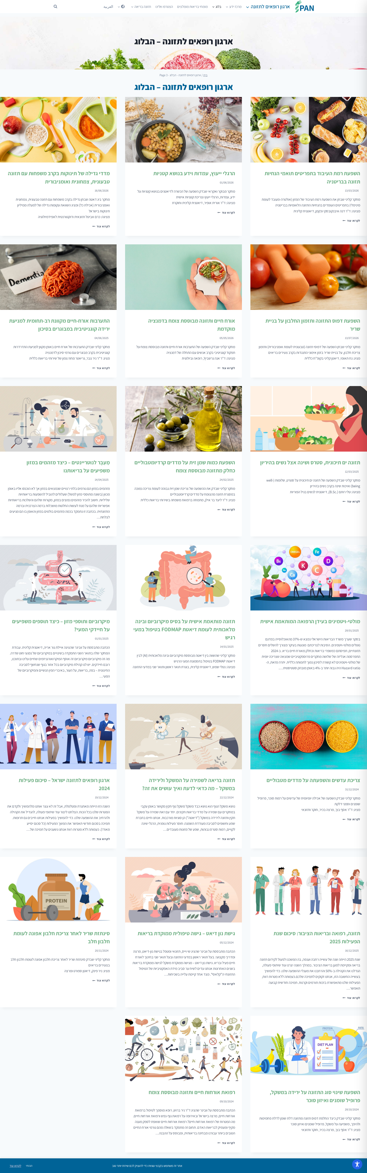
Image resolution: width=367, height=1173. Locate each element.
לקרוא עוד (351, 221)
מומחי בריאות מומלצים (192, 6)
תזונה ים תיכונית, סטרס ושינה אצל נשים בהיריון (310, 462)
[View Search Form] (55, 6)
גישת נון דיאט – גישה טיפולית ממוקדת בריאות (186, 933)
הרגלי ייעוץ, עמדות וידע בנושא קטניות (194, 173)
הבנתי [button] (29, 1165)
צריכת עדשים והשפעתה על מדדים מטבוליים (313, 780)
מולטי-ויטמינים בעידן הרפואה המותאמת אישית (310, 621)
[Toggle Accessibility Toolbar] (357, 1164)
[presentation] (308, 129)
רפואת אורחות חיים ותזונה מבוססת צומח (192, 1092)
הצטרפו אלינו (164, 6)
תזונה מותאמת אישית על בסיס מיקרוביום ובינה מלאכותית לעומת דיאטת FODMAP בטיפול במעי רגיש (184, 629)
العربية (108, 6)
